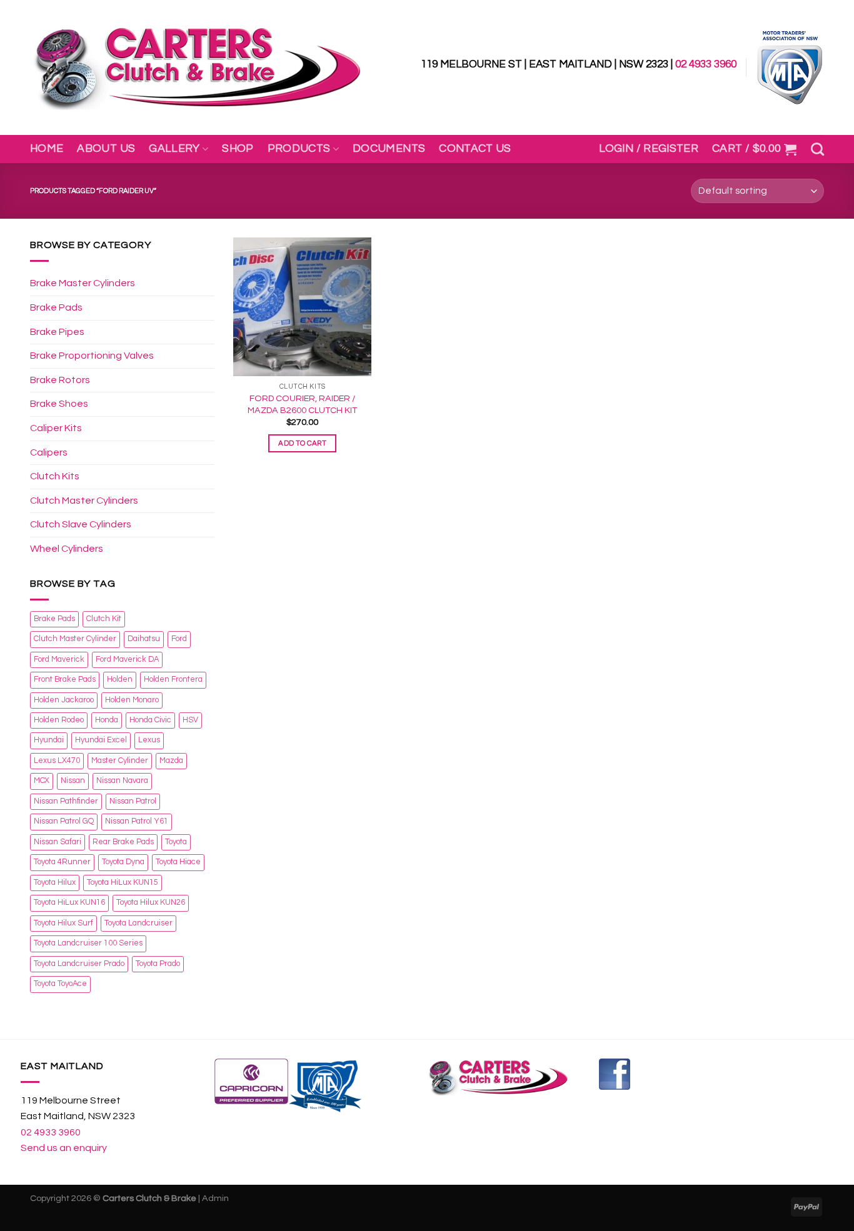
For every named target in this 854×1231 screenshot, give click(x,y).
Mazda (171, 761)
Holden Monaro (132, 700)
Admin (215, 1198)
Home (46, 148)
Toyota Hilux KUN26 (150, 903)
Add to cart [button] (302, 443)
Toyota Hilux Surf (63, 923)
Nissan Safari (57, 842)
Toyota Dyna (123, 862)
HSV (190, 720)
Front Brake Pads (65, 679)
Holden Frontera (173, 679)
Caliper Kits (56, 428)
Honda (106, 720)
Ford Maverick (59, 659)
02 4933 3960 (705, 64)
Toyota (176, 842)
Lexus (149, 740)
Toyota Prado (158, 964)
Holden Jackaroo (64, 700)
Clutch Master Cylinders (84, 501)
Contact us (475, 148)
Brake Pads (56, 307)
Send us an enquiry (64, 1148)
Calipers (49, 452)
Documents (389, 148)
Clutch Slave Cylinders (80, 524)
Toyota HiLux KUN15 (122, 883)
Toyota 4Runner (62, 862)
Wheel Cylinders (66, 549)
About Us (106, 148)
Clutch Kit (103, 619)
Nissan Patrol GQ (64, 821)
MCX (41, 781)
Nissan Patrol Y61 (136, 821)
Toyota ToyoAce (60, 984)
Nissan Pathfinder (66, 801)
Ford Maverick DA (127, 659)
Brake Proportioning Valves (92, 356)
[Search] (817, 149)
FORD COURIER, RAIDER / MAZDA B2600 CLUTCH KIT (302, 404)
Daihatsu (144, 639)
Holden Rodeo (59, 720)
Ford (179, 639)
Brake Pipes (57, 332)
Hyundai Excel (101, 740)
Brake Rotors (60, 380)
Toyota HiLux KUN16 (69, 903)
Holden (120, 679)
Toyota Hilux (55, 883)
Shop (237, 148)
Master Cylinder (119, 761)
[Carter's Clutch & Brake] (197, 68)
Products (299, 148)
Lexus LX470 (57, 761)
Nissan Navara (122, 781)
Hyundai (49, 740)
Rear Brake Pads (123, 842)
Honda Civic (150, 720)
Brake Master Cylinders (82, 283)
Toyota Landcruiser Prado (79, 964)
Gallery (174, 148)
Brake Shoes (59, 404)
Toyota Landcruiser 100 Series (88, 943)
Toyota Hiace (178, 862)
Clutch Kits (54, 476)
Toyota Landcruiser (138, 923)
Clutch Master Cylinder (75, 639)
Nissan (73, 781)
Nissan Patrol (132, 801)
